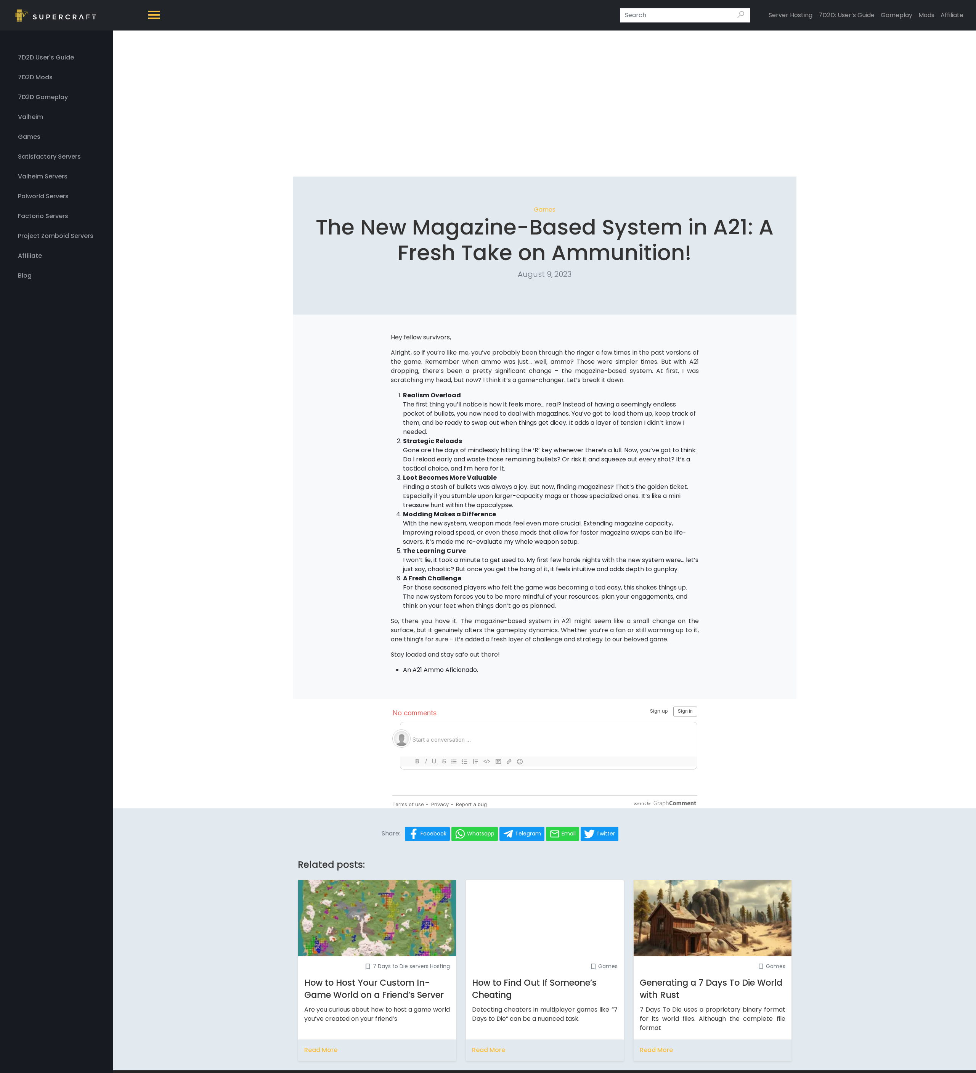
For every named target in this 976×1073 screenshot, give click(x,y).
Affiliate (952, 15)
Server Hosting (790, 15)
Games (544, 209)
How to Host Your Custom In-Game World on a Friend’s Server (374, 989)
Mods (926, 15)
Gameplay (896, 15)
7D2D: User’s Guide (847, 15)
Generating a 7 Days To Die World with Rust (711, 989)
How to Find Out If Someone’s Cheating (534, 989)
